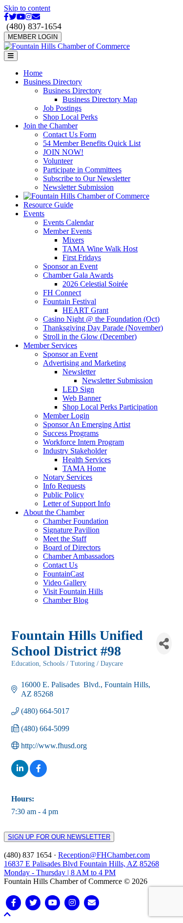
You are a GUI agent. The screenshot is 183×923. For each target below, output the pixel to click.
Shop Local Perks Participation (110, 407)
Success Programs (71, 433)
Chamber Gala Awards (78, 275)
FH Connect (62, 292)
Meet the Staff (64, 538)
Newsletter (79, 372)
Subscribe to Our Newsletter (86, 178)
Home (32, 73)
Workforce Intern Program (83, 442)
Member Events (67, 231)
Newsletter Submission (78, 187)
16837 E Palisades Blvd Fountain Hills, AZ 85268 (81, 868)
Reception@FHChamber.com (104, 855)
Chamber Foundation (75, 521)
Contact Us (60, 565)
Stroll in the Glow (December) (90, 336)
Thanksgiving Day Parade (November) (103, 328)
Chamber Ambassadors (78, 556)
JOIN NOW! (63, 152)
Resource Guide (48, 205)
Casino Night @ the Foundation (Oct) (101, 319)
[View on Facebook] (38, 774)
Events (33, 213)
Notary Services (67, 477)
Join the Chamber (50, 126)
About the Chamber (53, 512)
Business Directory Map (99, 99)
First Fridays (81, 257)
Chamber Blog (65, 600)
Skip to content (27, 8)
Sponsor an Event (70, 266)
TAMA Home (84, 468)
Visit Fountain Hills (73, 591)
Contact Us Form (69, 134)
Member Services (50, 345)
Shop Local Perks (70, 117)
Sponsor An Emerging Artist (86, 424)
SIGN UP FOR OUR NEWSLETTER (59, 837)
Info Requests (64, 486)
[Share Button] (164, 644)
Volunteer (58, 161)
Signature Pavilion (71, 530)
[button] (7, 914)
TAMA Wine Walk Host (100, 249)
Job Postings (62, 108)
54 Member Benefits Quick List (92, 143)
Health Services (86, 459)
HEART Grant (85, 310)
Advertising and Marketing (84, 363)
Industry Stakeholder (75, 451)
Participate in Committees (82, 169)
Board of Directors (72, 547)
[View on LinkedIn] (19, 774)
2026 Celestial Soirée (95, 284)
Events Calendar (68, 222)
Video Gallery (64, 582)
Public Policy (63, 495)
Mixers (73, 240)
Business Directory (52, 82)
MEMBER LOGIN (33, 37)
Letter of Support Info (76, 503)
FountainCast (63, 574)
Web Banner (81, 398)
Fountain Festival (69, 301)
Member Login (66, 415)
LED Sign (78, 389)
